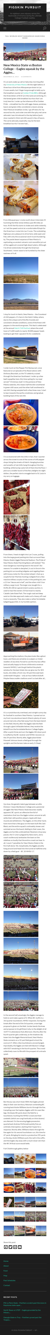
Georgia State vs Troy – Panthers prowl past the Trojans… (22, 1318)
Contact (6, 1285)
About (6, 1266)
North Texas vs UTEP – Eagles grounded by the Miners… (22, 1311)
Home (5, 1261)
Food (5, 1271)
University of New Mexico (16, 84)
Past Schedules (9, 1280)
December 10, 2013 (11, 77)
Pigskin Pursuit (25, 7)
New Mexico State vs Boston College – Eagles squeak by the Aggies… (23, 68)
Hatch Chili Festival (22, 328)
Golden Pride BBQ (30, 93)
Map (5, 1275)
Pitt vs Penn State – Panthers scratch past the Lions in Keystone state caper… (24, 1304)
